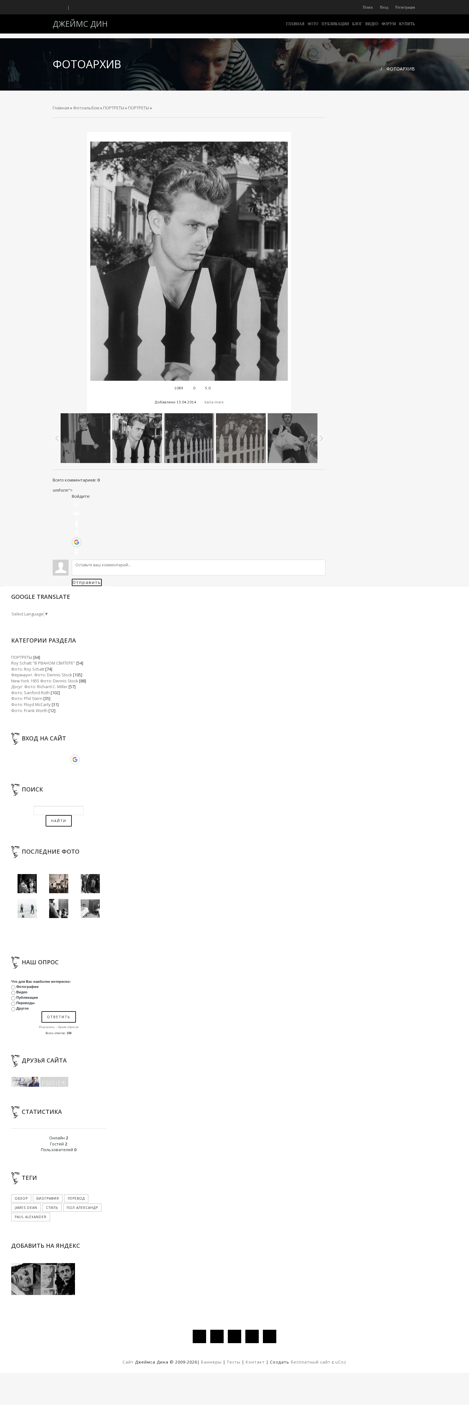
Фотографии (27, 987)
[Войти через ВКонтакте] (76, 513)
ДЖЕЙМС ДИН (80, 23)
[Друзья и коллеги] (58, 908)
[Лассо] (27, 908)
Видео (21, 992)
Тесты (234, 1362)
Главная (61, 108)
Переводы (25, 1003)
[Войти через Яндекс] (76, 532)
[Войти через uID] (76, 504)
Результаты (46, 1027)
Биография (47, 1198)
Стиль (52, 1207)
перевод (76, 1198)
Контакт (255, 1362)
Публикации (27, 997)
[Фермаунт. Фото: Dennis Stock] (90, 908)
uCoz (340, 1362)
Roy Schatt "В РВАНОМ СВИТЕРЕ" (43, 663)
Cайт (128, 1362)
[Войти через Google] (76, 542)
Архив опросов (68, 1027)
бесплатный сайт (311, 1362)
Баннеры (212, 1362)
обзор (21, 1198)
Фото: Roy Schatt (27, 669)
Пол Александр (82, 1207)
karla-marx (214, 402)
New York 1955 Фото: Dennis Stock (44, 681)
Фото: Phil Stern (26, 698)
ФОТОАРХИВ (400, 69)
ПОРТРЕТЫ (113, 108)
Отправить (86, 582)
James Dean (26, 1207)
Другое (22, 1008)
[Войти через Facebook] (76, 523)
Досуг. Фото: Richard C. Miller (39, 686)
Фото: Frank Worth (29, 710)
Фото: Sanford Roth (30, 692)
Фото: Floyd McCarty (31, 704)
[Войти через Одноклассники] (76, 551)
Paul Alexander (31, 1217)
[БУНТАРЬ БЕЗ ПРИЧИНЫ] (27, 883)
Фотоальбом (86, 108)
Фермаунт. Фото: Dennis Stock (41, 675)
